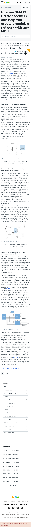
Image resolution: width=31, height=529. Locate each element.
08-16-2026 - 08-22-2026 (11, 450)
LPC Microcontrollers (10, 416)
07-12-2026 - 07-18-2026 (11, 462)
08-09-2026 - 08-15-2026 (11, 454)
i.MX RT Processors (9, 403)
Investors (20, 502)
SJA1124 (8, 289)
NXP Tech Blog (6, 8)
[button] (29, 56)
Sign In (27, 2)
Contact (6, 504)
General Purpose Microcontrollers (10, 368)
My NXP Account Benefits (19, 504)
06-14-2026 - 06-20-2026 (11, 474)
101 (5, 387)
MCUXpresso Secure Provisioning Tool (11, 423)
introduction (7, 413)
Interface (6, 410)
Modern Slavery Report (7, 514)
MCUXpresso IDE (8, 429)
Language (25, 7)
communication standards (11, 393)
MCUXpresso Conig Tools (11, 426)
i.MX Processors (8, 406)
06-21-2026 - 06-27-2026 (11, 470)
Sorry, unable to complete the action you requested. (14, 524)
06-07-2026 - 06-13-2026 (11, 478)
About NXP (5, 502)
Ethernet (6, 396)
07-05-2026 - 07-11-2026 (11, 466)
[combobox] (15, 36)
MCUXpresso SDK (9, 432)
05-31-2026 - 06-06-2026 (11, 482)
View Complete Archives (11, 486)
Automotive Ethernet (10, 390)
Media (27, 502)
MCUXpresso (7, 419)
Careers (13, 502)
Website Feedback (24, 514)
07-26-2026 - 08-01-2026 (11, 458)
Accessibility (17, 514)
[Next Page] (16, 436)
